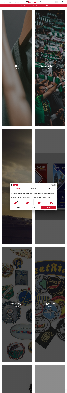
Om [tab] (49, 188)
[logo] (31, 1)
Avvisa (18, 207)
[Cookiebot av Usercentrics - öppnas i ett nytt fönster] (51, 185)
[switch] (27, 203)
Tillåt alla (48, 207)
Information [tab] (33, 188)
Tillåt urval (33, 207)
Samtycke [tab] (18, 188)
